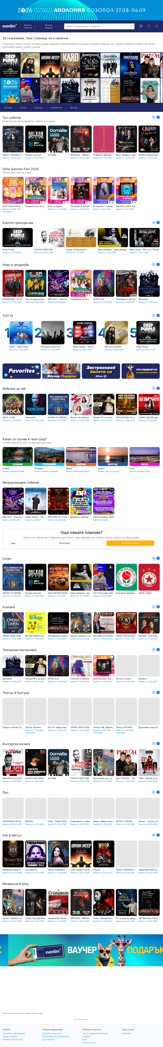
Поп (5, 792)
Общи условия (10, 1036)
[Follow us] (141, 371)
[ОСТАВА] (79, 65)
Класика (9, 607)
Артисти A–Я (88, 1042)
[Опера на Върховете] (79, 90)
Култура (39, 107)
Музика (8, 107)
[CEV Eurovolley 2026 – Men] (30, 90)
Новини (86, 1036)
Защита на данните (52, 1033)
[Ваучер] (61, 371)
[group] (81, 950)
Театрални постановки (19, 650)
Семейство (56, 107)
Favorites (126, 1033)
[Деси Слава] (119, 90)
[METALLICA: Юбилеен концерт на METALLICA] (59, 65)
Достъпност (48, 1039)
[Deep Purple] (10, 65)
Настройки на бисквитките (56, 1036)
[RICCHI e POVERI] (30, 65)
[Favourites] (22, 371)
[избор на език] (141, 26)
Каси (84, 1039)
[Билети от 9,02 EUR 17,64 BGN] (10, 90)
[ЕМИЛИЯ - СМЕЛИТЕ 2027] (139, 90)
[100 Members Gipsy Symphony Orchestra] (99, 90)
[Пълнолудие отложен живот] (59, 90)
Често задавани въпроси (94, 1033)
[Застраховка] (101, 371)
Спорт (23, 107)
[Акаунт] (156, 26)
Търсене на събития (130, 543)
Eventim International (13, 1039)
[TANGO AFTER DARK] (99, 65)
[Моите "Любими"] (149, 26)
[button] (43, 78)
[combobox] (97, 26)
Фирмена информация (14, 1033)
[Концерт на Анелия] (139, 65)
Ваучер (73, 107)
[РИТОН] (119, 65)
